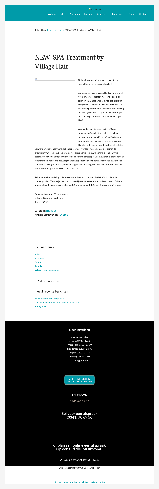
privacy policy (98, 482)
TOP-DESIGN (85, 460)
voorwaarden (71, 482)
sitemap (58, 482)
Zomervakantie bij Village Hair (49, 298)
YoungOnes (40, 306)
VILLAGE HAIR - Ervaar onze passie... (25, 12)
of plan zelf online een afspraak (79, 445)
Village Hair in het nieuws (47, 269)
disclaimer (84, 482)
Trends (38, 266)
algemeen (51, 210)
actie (37, 254)
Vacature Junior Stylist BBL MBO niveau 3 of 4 (57, 302)
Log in (96, 460)
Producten (40, 262)
